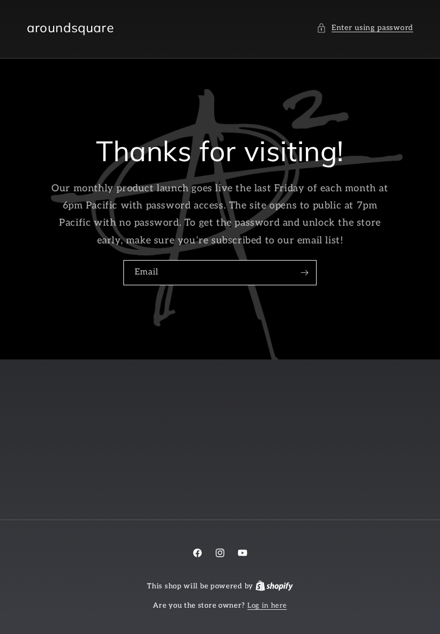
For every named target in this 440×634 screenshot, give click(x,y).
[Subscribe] (304, 272)
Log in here (267, 605)
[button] (365, 27)
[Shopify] (274, 586)
